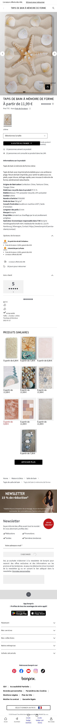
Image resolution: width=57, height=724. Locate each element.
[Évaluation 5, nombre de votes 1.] (46, 104)
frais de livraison (21, 108)
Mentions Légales (10, 695)
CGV (4, 687)
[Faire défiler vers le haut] (28, 594)
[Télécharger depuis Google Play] (19, 613)
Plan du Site (27, 695)
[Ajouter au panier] (47, 87)
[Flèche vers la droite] (54, 53)
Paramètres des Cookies (36, 691)
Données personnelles (21, 571)
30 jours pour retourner (35, 2)
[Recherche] (53, 8)
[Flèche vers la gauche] (2, 53)
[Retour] (3, 8)
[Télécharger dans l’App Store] (38, 613)
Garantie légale (29, 699)
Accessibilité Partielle (19, 687)
